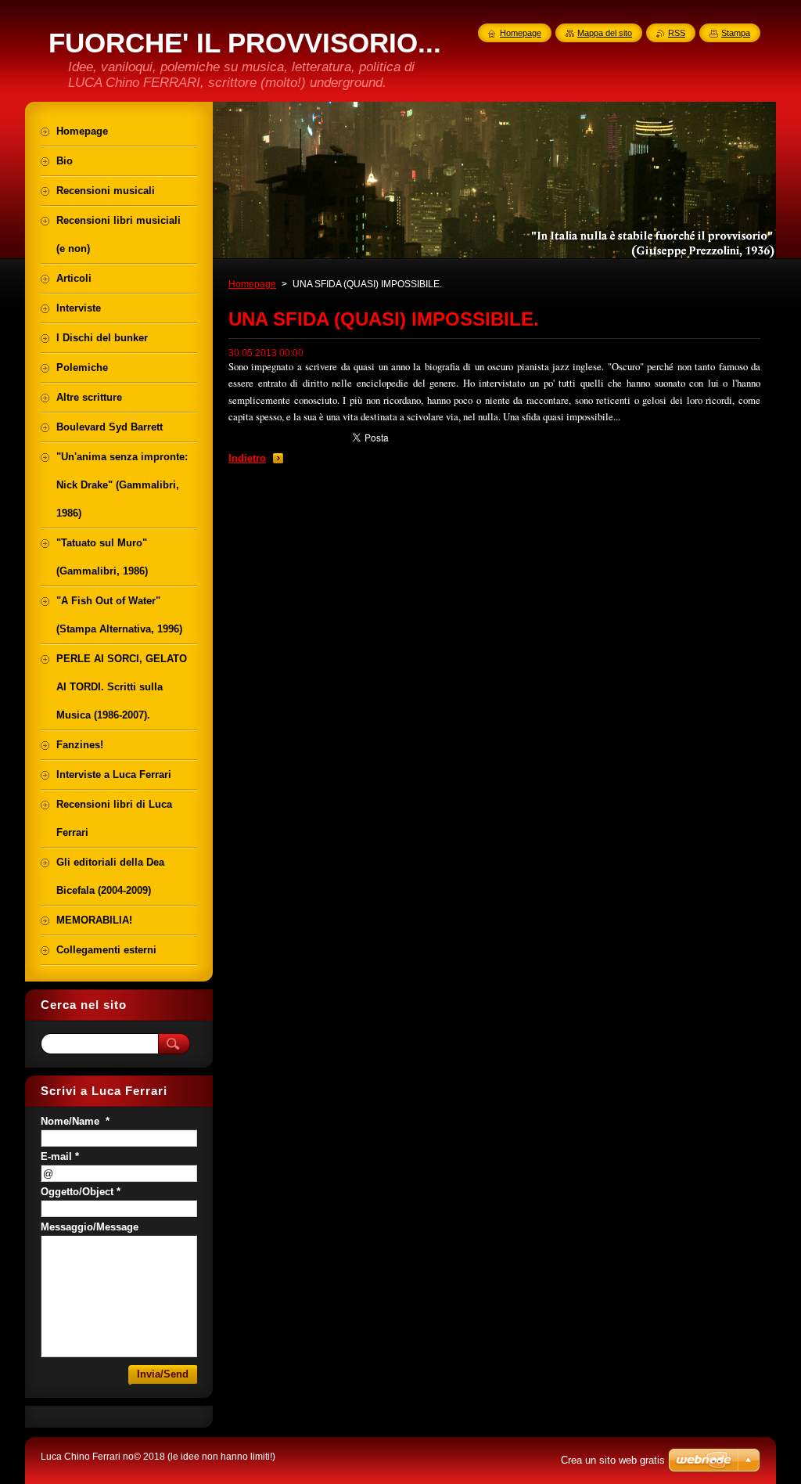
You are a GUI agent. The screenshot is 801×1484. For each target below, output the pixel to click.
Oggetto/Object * (80, 1192)
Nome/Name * (75, 1121)
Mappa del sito (604, 33)
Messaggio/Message (89, 1227)
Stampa (735, 33)
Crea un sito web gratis (613, 1460)
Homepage (252, 284)
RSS (676, 33)
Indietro (247, 458)
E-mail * (60, 1156)
